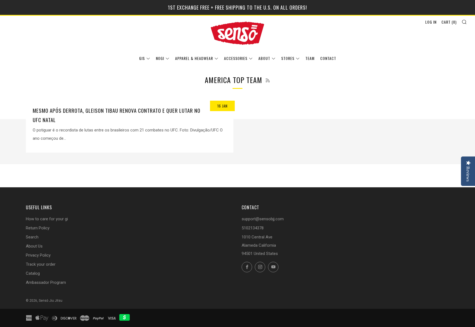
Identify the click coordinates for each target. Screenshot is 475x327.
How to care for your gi (47, 218)
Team (309, 58)
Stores (287, 58)
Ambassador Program (46, 282)
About (264, 58)
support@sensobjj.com (263, 218)
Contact (328, 58)
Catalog (33, 273)
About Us (34, 246)
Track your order (41, 264)
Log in (431, 22)
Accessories (235, 58)
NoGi (160, 58)
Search (32, 237)
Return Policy (37, 228)
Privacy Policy (38, 255)
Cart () (449, 22)
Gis (142, 58)
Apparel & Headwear (194, 58)
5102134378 (253, 228)
